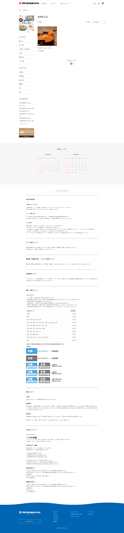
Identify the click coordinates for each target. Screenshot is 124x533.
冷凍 (20, 92)
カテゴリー (54, 3)
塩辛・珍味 (21, 45)
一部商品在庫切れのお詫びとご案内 (26, 108)
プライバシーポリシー (75, 516)
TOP (20, 10)
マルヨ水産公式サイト (30, 521)
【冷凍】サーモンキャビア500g (45, 48)
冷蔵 (20, 88)
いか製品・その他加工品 (24, 49)
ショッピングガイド (23, 123)
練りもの (21, 41)
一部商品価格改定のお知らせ (25, 102)
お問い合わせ (90, 514)
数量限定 (21, 84)
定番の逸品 (21, 76)
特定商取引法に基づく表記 (76, 514)
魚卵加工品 (25, 10)
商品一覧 (44, 3)
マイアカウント (91, 511)
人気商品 (21, 72)
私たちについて (65, 3)
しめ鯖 (20, 53)
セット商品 (21, 61)
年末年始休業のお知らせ (24, 111)
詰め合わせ (21, 80)
